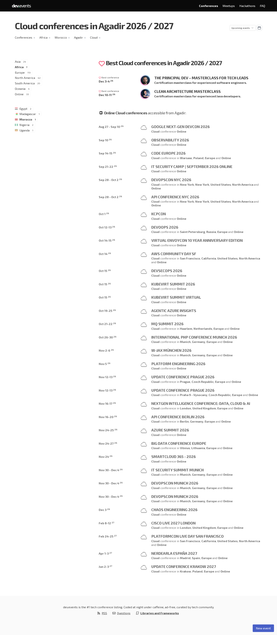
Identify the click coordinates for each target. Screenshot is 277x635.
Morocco (61, 37)
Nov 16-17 (107, 403)
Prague (185, 381)
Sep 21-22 (108, 166)
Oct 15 (105, 270)
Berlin (184, 421)
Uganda (24, 130)
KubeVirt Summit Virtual (176, 297)
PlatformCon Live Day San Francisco (187, 536)
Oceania (20, 88)
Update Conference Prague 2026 (182, 377)
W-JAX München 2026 (171, 350)
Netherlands (203, 328)
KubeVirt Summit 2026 (173, 284)
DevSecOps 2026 (166, 270)
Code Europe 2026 (168, 153)
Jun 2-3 (105, 566)
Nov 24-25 (108, 430)
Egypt (23, 108)
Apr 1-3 (105, 553)
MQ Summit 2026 (167, 323)
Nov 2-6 (106, 350)
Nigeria (24, 125)
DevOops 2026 (164, 227)
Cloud (94, 37)
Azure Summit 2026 (170, 430)
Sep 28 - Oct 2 (110, 180)
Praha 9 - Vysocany (193, 395)
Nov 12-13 (107, 377)
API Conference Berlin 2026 (177, 416)
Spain (196, 558)
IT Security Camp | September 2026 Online (191, 166)
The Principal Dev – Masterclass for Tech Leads (201, 78)
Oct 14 (105, 254)
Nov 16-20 (108, 417)
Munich (185, 341)
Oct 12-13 (107, 227)
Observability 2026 (170, 140)
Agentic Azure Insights (173, 310)
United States (220, 184)
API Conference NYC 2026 (175, 197)
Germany (198, 341)
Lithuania (198, 448)
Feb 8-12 (106, 523)
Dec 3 (104, 509)
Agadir (78, 37)
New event (263, 628)
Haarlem (186, 328)
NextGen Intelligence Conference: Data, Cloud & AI (200, 403)
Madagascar (27, 114)
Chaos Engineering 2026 (174, 509)
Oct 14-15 (107, 240)
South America (25, 83)
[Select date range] (259, 28)
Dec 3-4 (106, 81)
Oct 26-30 (107, 337)
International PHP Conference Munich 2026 (194, 337)
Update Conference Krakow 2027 (183, 566)
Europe (20, 72)
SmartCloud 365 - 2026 (173, 456)
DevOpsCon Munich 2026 (174, 483)
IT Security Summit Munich (177, 470)
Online (19, 94)
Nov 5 (104, 364)
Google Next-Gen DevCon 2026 (180, 126)
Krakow (185, 571)
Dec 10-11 (107, 95)
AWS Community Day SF (173, 253)
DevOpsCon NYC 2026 (171, 179)
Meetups (229, 6)
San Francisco (190, 258)
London (185, 408)
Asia (18, 61)
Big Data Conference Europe (178, 443)
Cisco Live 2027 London (173, 523)
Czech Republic (203, 381)
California (208, 258)
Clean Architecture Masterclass (187, 91)
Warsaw (186, 158)
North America (25, 77)
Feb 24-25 (108, 536)
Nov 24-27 (108, 443)
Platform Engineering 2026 (178, 363)
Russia (211, 232)
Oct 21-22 (107, 324)
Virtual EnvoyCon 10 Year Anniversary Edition (197, 240)
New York (187, 184)
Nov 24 (105, 456)
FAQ (262, 6)
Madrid (185, 558)
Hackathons (247, 6)
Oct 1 (104, 214)
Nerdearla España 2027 (174, 553)
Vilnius (185, 448)
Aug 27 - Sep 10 (111, 126)
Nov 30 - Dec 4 (111, 470)
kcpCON (158, 213)
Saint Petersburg (192, 232)
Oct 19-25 (107, 310)
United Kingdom (204, 408)
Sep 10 (105, 140)
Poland (198, 158)
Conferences (208, 6)
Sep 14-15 (107, 153)
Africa (43, 37)
